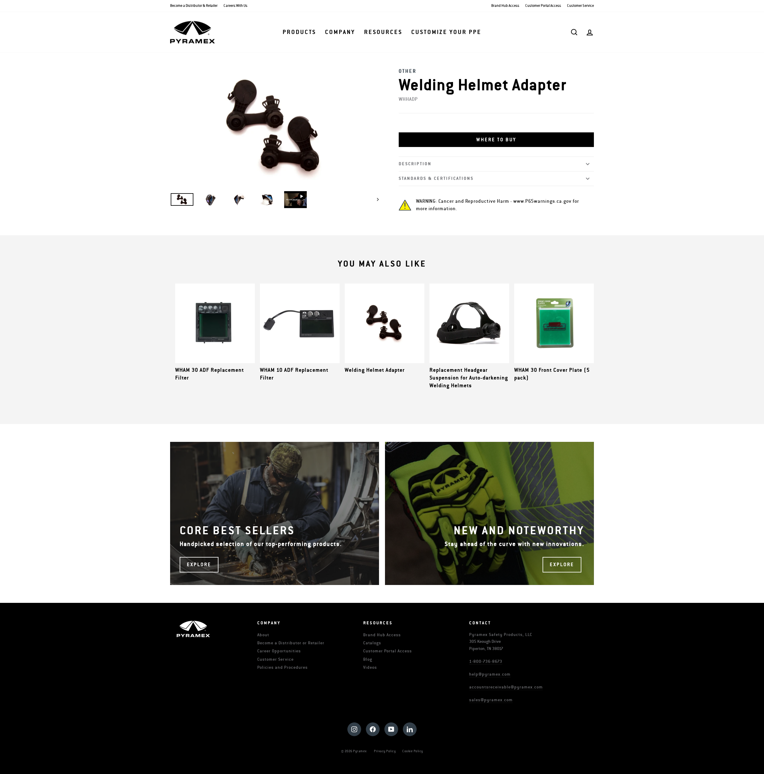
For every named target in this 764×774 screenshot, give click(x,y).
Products (299, 32)
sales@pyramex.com (491, 699)
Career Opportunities (279, 651)
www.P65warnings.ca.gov (542, 201)
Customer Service (580, 6)
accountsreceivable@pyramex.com (506, 687)
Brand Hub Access (505, 6)
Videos (370, 667)
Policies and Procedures (282, 667)
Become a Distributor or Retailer (290, 642)
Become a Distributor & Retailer (194, 6)
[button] (496, 139)
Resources (383, 32)
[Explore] (274, 513)
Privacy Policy (385, 751)
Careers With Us (235, 6)
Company (340, 32)
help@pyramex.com (490, 674)
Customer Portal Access (543, 6)
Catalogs (372, 642)
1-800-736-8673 (485, 661)
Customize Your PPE (446, 32)
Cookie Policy (412, 751)
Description (415, 163)
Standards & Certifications (436, 178)
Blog (367, 659)
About (263, 634)
